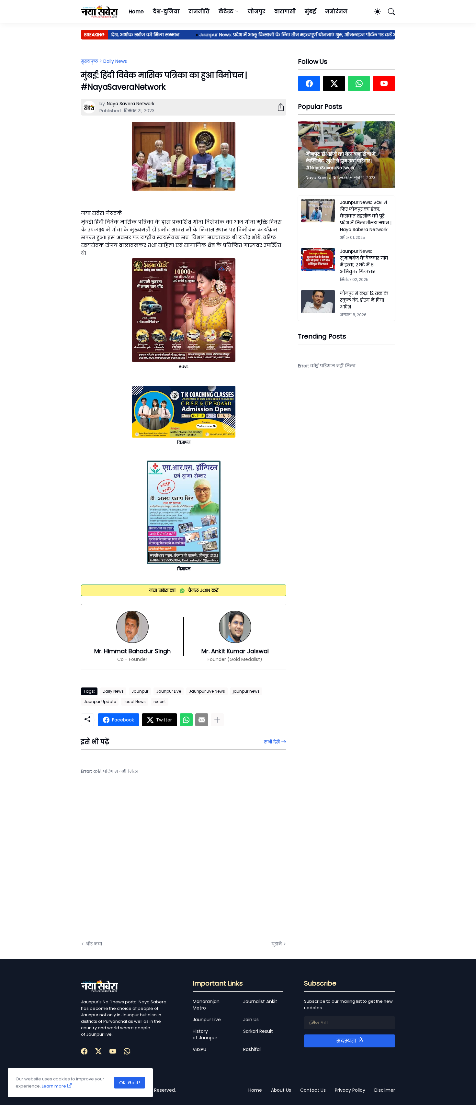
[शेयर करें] (278, 107)
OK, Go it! (129, 1082)
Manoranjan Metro (206, 1004)
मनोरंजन (336, 11)
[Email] (201, 719)
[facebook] (309, 83)
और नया (93, 944)
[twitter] (334, 83)
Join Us (251, 1019)
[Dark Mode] (374, 11)
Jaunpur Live (168, 691)
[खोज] (388, 11)
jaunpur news (246, 691)
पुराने (277, 944)
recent (159, 701)
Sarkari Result (258, 1031)
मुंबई (310, 11)
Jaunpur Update (100, 701)
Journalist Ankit (260, 1001)
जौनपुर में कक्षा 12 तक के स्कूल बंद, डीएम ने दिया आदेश (364, 300)
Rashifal (252, 1049)
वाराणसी (285, 11)
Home (136, 11)
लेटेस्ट (226, 11)
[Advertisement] (145, 862)
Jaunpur (139, 691)
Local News (135, 701)
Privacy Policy (350, 1090)
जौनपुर (256, 11)
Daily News (115, 61)
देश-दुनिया (166, 11)
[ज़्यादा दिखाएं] (217, 719)
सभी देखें (272, 742)
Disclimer (384, 1090)
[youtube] (384, 83)
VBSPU (199, 1049)
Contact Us (313, 1090)
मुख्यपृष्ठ (89, 61)
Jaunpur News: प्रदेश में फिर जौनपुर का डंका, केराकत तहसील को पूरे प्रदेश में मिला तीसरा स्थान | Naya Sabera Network (365, 216)
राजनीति (199, 11)
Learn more (54, 1086)
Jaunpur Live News (207, 691)
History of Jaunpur (205, 1034)
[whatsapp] (359, 83)
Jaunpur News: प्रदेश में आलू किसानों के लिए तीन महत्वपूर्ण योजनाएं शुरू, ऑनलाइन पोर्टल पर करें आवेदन (288, 34)
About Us (281, 1090)
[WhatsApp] (186, 719)
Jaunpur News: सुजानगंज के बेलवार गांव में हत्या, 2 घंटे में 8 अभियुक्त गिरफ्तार (364, 261)
